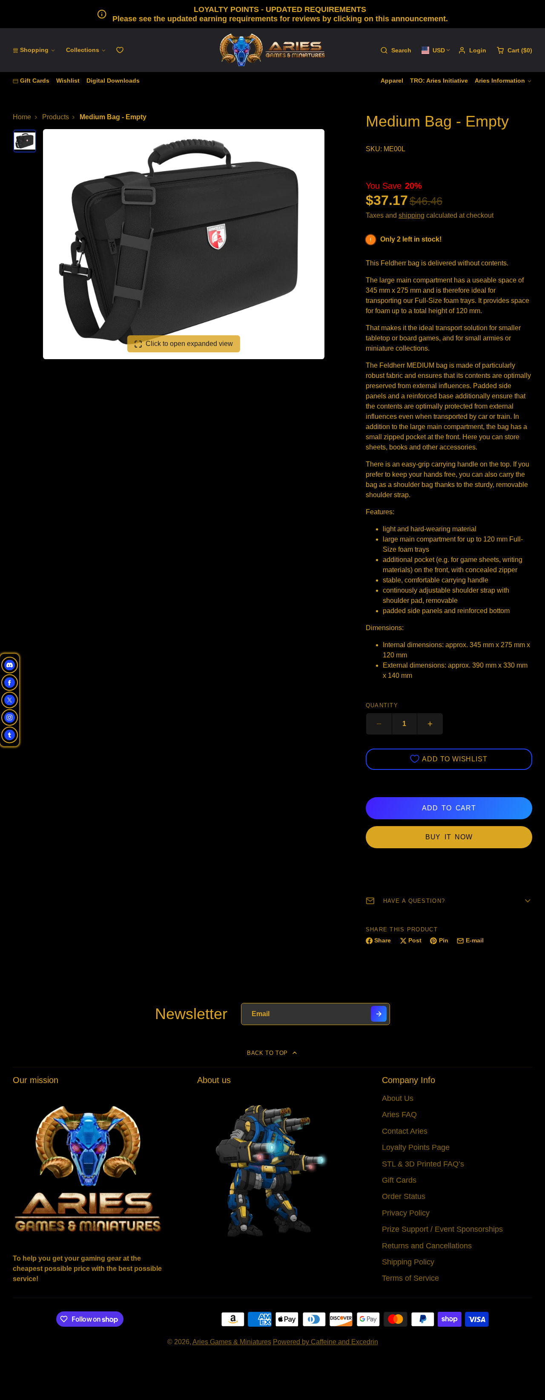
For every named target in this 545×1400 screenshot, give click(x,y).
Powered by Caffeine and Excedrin (325, 1341)
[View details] (88, 1168)
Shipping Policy (408, 1262)
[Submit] (379, 1014)
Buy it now (449, 837)
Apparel (392, 80)
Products (55, 117)
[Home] (272, 50)
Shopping (34, 49)
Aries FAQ (399, 1114)
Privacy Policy (406, 1213)
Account (472, 50)
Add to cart (449, 808)
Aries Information (500, 80)
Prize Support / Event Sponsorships (442, 1229)
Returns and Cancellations (427, 1246)
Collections (82, 49)
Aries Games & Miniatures (231, 1341)
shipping (412, 215)
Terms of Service (410, 1278)
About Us (397, 1098)
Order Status (403, 1196)
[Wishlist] (120, 50)
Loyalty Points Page (416, 1147)
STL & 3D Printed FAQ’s (423, 1164)
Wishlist (68, 80)
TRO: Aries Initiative (439, 80)
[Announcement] (272, 14)
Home (22, 117)
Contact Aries (404, 1131)
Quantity (382, 705)
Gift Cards (34, 80)
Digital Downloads (113, 80)
